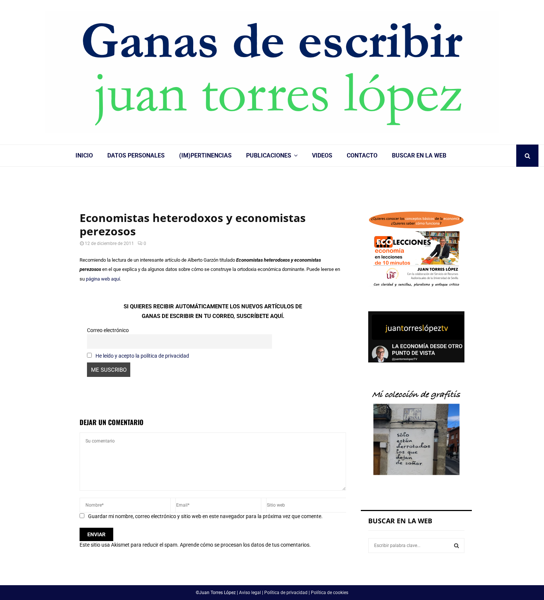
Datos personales (136, 155)
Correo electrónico (108, 330)
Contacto (362, 155)
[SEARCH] (456, 545)
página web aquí (103, 279)
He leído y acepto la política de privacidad (142, 356)
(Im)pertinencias (205, 155)
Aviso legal (250, 592)
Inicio (84, 155)
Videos (322, 155)
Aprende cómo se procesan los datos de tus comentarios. (245, 545)
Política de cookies (329, 592)
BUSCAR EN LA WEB (419, 155)
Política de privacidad (286, 592)
